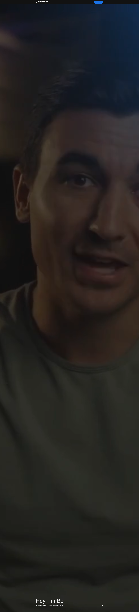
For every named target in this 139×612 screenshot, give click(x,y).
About (91, 2)
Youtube (86, 2)
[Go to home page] (42, 2)
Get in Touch (98, 2)
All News (82, 2)
